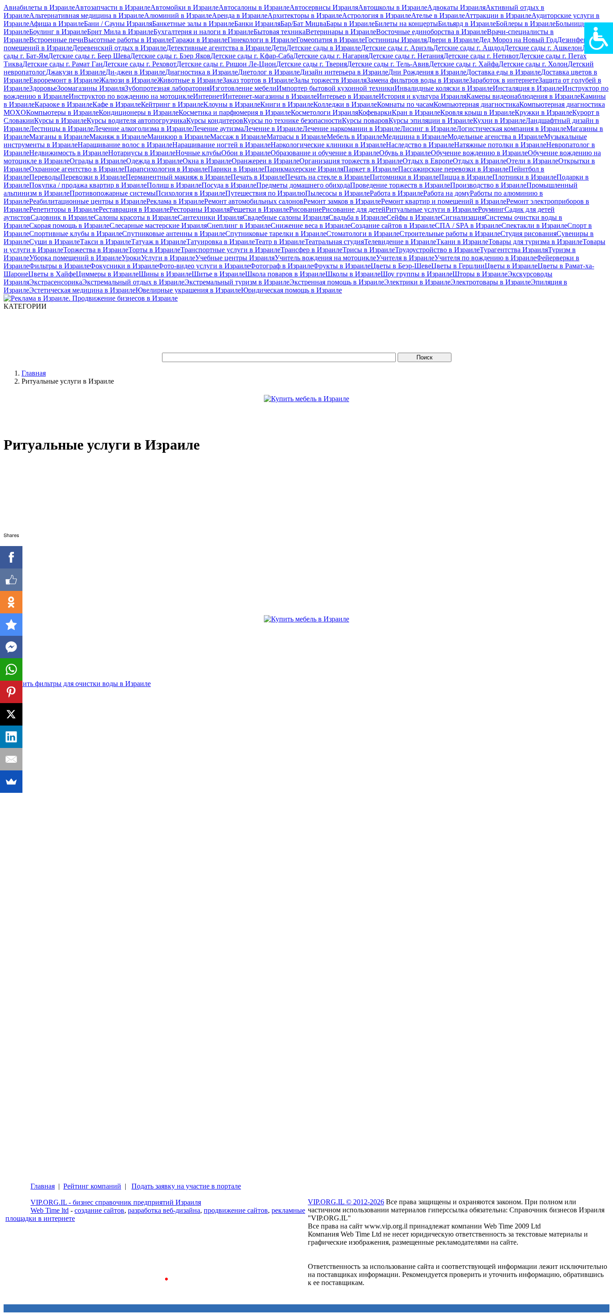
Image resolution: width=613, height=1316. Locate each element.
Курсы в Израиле (60, 120)
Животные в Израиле (190, 80)
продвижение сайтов (236, 1210)
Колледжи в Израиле (345, 104)
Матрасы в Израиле (297, 136)
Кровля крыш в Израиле (477, 112)
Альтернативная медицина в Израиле (86, 15)
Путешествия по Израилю (265, 193)
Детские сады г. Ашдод (468, 48)
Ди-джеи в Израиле (135, 72)
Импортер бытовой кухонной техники (335, 88)
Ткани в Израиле (462, 241)
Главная (34, 373)
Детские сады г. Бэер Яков (170, 56)
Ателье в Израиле (438, 15)
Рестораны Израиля (200, 209)
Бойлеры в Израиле (526, 23)
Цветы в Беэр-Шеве (401, 266)
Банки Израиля (257, 23)
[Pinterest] (11, 692)
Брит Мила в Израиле (120, 31)
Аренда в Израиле (239, 15)
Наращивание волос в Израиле (125, 145)
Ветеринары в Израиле (341, 31)
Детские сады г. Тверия (311, 64)
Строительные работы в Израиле (449, 233)
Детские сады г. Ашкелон (543, 48)
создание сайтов (99, 1210)
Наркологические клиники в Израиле (328, 145)
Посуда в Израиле (228, 185)
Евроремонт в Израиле (64, 80)
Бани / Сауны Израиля (118, 23)
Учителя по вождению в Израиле (485, 258)
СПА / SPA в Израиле (468, 225)
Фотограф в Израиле (281, 266)
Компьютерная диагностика (476, 104)
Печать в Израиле (258, 177)
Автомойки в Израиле (184, 7)
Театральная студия (334, 241)
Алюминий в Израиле (178, 15)
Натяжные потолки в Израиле (500, 145)
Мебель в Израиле (354, 136)
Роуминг (491, 209)
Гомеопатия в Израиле (330, 40)
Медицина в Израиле (414, 136)
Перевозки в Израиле (93, 177)
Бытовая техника (280, 31)
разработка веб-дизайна (164, 1210)
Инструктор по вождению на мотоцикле (131, 96)
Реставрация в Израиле (134, 209)
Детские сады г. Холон (533, 64)
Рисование (305, 209)
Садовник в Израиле (62, 217)
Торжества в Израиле (95, 250)
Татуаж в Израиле (158, 241)
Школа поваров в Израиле (285, 274)
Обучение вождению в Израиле (479, 153)
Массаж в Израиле (238, 136)
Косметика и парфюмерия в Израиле (235, 112)
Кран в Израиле (416, 112)
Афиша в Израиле (56, 23)
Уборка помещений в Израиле (75, 258)
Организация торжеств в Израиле (351, 161)
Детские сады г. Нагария (330, 56)
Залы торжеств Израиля (330, 80)
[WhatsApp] (11, 669)
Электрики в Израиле (417, 282)
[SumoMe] (11, 781)
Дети (278, 48)
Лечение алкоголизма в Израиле (142, 128)
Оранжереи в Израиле (265, 161)
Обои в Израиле (246, 153)
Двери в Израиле (453, 40)
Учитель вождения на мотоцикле (325, 258)
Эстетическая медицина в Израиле (82, 290)
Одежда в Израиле (154, 161)
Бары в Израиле (350, 23)
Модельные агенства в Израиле (495, 136)
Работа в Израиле (396, 193)
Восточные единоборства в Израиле (431, 31)
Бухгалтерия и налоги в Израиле (203, 31)
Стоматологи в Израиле (362, 233)
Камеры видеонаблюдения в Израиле (523, 96)
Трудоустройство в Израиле (437, 250)
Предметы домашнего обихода (303, 185)
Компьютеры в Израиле (62, 112)
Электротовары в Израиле (491, 282)
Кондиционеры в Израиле (139, 112)
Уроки (131, 258)
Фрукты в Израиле (342, 266)
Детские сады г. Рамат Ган (62, 64)
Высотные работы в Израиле (127, 40)
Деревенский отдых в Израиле (119, 48)
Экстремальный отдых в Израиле (133, 282)
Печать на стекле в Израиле (327, 177)
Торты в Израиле (154, 250)
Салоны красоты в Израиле (136, 217)
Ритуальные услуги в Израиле (431, 209)
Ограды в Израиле (98, 161)
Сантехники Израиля (210, 217)
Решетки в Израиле (259, 209)
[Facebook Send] (11, 647)
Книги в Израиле (286, 104)
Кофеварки (375, 112)
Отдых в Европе (428, 161)
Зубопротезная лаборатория (167, 88)
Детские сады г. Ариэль (397, 48)
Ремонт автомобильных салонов (253, 201)
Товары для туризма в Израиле (535, 241)
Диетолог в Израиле (269, 72)
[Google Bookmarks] (11, 624)
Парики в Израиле (236, 169)
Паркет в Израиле (370, 169)
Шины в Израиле (165, 274)
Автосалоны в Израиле (254, 7)
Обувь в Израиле (405, 153)
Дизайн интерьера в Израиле (344, 72)
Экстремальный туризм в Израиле (236, 282)
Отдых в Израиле (479, 161)
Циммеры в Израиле (107, 274)
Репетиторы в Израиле (64, 209)
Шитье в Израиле (218, 274)
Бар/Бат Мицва (303, 23)
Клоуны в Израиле (231, 104)
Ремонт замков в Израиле (342, 201)
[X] (11, 714)
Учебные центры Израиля (235, 258)
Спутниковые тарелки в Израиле (275, 233)
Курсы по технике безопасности (292, 120)
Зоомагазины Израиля (91, 88)
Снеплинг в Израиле (239, 225)
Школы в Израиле (353, 274)
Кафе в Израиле (116, 104)
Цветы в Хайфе (52, 274)
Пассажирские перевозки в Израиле (453, 169)
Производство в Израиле (488, 185)
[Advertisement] (167, 330)
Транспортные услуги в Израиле (230, 250)
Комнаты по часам (405, 104)
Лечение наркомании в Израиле (351, 128)
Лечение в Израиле (273, 128)
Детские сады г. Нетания (405, 56)
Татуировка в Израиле (220, 241)
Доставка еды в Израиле (503, 72)
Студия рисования (528, 233)
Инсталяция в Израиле (527, 88)
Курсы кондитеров (214, 120)
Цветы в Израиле (511, 266)
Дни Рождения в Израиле (427, 72)
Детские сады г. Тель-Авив (388, 64)
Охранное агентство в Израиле (76, 169)
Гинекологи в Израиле (262, 40)
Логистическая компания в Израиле (511, 128)
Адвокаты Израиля (456, 7)
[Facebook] (11, 557)
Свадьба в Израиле (357, 217)
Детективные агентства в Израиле (218, 48)
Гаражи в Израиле (200, 40)
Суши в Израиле (54, 241)
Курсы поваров (365, 120)
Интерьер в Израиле (348, 96)
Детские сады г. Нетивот (481, 56)
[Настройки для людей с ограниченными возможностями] (598, 38)
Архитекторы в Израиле (304, 15)
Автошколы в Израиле (392, 7)
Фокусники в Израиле (124, 266)
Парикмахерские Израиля (303, 169)
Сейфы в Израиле (413, 217)
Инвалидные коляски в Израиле (443, 88)
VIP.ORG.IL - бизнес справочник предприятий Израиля (116, 1202)
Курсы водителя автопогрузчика (136, 120)
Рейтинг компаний (92, 1186)
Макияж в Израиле (118, 136)
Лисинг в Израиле (428, 128)
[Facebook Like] (11, 579)
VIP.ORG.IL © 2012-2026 (346, 1202)
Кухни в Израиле (499, 120)
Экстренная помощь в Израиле (336, 282)
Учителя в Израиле (405, 258)
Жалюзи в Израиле (128, 80)
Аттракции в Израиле (498, 15)
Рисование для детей (353, 209)
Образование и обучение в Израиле (325, 153)
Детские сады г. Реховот (139, 64)
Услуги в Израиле (168, 258)
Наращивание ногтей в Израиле (221, 145)
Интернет (208, 96)
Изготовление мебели (243, 88)
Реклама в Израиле (175, 201)
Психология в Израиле (190, 193)
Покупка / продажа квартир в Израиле (88, 185)
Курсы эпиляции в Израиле (431, 120)
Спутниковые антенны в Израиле (173, 233)
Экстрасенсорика (55, 282)
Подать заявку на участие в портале (186, 1186)
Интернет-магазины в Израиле (270, 96)
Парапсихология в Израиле (166, 169)
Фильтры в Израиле (59, 266)
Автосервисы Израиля (323, 7)
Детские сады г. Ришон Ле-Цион (226, 64)
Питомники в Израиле (404, 177)
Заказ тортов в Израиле (258, 80)
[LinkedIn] (11, 737)
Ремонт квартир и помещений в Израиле (443, 201)
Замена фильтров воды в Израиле (418, 80)
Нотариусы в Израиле (141, 153)
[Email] (11, 759)
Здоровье (43, 88)
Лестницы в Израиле (61, 128)
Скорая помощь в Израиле (69, 225)
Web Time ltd (50, 1210)
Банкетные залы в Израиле (193, 23)
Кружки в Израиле (543, 112)
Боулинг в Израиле (58, 31)
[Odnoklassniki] (11, 602)
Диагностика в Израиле (201, 72)
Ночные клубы (198, 153)
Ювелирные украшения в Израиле (188, 290)
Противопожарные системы (113, 193)
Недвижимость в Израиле (68, 153)
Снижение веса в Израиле (310, 225)
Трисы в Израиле (368, 250)
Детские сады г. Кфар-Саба (251, 56)
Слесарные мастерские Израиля (158, 225)
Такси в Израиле (105, 241)
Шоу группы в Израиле (416, 274)
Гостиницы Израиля (396, 40)
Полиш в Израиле (174, 185)
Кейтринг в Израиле (172, 104)
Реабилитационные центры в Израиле (87, 201)
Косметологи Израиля (324, 112)
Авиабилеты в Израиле (39, 7)
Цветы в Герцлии (458, 266)
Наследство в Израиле (420, 145)
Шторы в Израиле (480, 274)
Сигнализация (463, 217)
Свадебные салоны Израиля (285, 217)
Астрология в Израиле (376, 15)
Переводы (44, 177)
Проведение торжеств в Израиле (400, 185)
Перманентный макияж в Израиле (178, 177)
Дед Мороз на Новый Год (518, 40)
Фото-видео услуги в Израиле (204, 266)
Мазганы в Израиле (59, 136)
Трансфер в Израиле (311, 250)
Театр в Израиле (280, 241)
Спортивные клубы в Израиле (75, 233)
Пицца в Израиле (465, 177)
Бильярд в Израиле (467, 23)
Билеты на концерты (406, 23)
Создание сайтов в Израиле (392, 225)
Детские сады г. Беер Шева (89, 56)
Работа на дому (446, 193)
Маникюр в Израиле (178, 136)
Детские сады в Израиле (323, 48)
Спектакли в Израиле (534, 225)
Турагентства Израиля (514, 250)
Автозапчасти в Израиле (112, 7)
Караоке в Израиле (63, 104)
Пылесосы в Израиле (337, 193)
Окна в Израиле (207, 161)
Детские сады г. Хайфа (464, 64)
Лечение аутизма (218, 128)
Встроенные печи (56, 40)
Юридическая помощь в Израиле (291, 290)
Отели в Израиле (532, 161)
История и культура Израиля (422, 96)
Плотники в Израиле (524, 177)
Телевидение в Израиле (400, 241)
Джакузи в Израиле (75, 72)
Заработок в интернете (504, 80)
